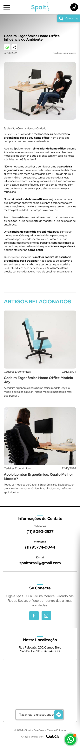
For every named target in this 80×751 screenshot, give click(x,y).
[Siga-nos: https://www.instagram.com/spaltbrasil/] (46, 615)
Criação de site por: (32, 736)
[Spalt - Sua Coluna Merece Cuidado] (40, 7)
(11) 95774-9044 (40, 547)
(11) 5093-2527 (40, 531)
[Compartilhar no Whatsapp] (9, 49)
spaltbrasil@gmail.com (40, 562)
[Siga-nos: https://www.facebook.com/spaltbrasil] (34, 615)
